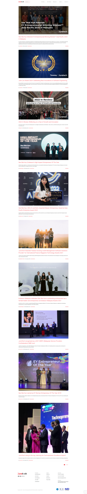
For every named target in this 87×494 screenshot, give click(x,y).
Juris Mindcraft (37, 481)
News (31, 87)
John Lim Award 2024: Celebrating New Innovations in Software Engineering (43, 80)
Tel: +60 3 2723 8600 (61, 474)
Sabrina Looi (21, 216)
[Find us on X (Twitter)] (24, 476)
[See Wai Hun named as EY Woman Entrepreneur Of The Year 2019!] (43, 372)
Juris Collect (36, 479)
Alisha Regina (21, 168)
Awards (29, 87)
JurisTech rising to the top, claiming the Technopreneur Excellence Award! (42, 455)
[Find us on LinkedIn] (18, 476)
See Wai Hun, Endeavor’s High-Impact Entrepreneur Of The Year (39, 162)
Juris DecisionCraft (37, 474)
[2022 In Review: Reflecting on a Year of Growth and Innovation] (43, 105)
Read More (66, 87)
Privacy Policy (48, 479)
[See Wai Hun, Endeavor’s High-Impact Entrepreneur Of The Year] (43, 146)
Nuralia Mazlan (21, 306)
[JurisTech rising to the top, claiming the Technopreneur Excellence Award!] (43, 428)
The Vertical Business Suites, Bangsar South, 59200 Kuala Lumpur (63, 482)
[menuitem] (21, 2)
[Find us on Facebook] (20, 476)
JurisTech (20, 87)
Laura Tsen (21, 349)
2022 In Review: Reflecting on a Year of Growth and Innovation (38, 122)
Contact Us (47, 474)
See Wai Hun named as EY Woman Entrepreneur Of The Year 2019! (40, 393)
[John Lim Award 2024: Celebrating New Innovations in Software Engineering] (43, 64)
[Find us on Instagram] (22, 476)
